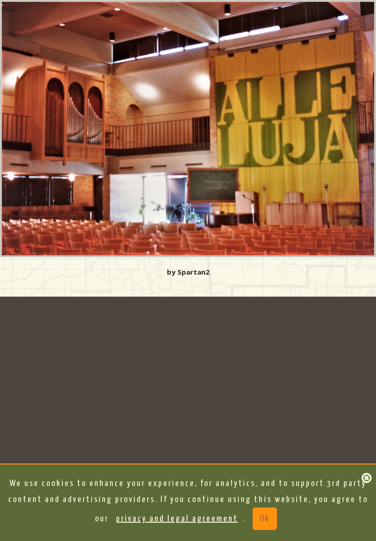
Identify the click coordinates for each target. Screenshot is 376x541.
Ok (265, 518)
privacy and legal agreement (177, 518)
